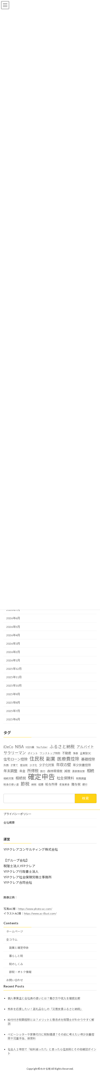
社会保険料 (65, 778)
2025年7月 (13, 711)
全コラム (11, 939)
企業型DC (85, 753)
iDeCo (8, 747)
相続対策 (8, 778)
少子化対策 (46, 765)
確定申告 (41, 777)
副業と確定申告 (19, 947)
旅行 (42, 771)
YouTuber (42, 747)
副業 (50, 758)
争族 (75, 753)
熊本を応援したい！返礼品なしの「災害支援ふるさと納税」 (45, 1009)
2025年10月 (14, 686)
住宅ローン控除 (15, 759)
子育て (14, 765)
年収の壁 (63, 764)
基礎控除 (88, 759)
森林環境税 (54, 771)
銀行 (84, 784)
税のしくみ (16, 964)
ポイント (33, 753)
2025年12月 (14, 668)
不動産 (66, 753)
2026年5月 (13, 627)
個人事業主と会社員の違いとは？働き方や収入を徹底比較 (44, 998)
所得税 (32, 770)
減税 (67, 771)
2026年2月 (13, 652)
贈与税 (75, 784)
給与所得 (51, 784)
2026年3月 (13, 643)
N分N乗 (30, 747)
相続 (90, 770)
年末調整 (10, 771)
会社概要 (9, 822)
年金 (22, 771)
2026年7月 (13, 610)
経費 (40, 784)
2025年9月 (13, 694)
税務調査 (81, 778)
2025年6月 (13, 719)
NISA (19, 746)
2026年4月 (13, 635)
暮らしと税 (16, 956)
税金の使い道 (11, 784)
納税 (34, 784)
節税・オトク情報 (20, 972)
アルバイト (85, 747)
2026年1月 (13, 660)
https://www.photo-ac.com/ (35, 909)
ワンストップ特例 (50, 753)
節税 (25, 783)
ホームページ (14, 931)
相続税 (21, 778)
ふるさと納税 (62, 746)
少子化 (33, 765)
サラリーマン (14, 752)
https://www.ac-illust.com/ (40, 913)
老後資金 (64, 784)
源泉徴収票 (78, 771)
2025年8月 (13, 702)
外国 (6, 765)
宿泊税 (24, 765)
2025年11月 (14, 677)
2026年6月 (13, 618)
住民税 (37, 758)
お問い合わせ (14, 980)
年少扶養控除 (82, 765)
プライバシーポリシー (17, 814)
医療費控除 (68, 758)
